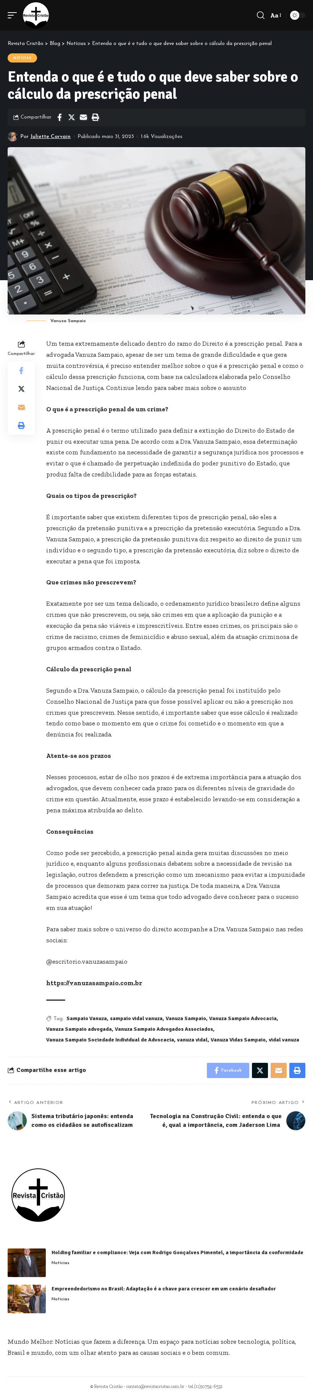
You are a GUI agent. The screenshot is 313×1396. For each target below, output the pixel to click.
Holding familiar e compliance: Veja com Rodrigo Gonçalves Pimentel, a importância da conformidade (177, 1252)
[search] (260, 15)
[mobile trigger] (14, 15)
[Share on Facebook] (59, 117)
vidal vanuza (284, 1040)
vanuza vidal (192, 1040)
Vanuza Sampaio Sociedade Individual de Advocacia (110, 1040)
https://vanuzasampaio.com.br (94, 983)
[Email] (83, 117)
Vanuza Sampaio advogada (79, 1029)
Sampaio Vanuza (86, 1018)
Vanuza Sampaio (186, 1018)
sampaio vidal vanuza (136, 1018)
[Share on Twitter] (71, 117)
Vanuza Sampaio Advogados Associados (164, 1029)
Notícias (22, 58)
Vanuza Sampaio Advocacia (243, 1018)
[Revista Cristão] (36, 15)
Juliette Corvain (50, 136)
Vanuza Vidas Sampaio (238, 1040)
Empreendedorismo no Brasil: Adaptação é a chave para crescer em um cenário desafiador (164, 1288)
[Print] (95, 117)
